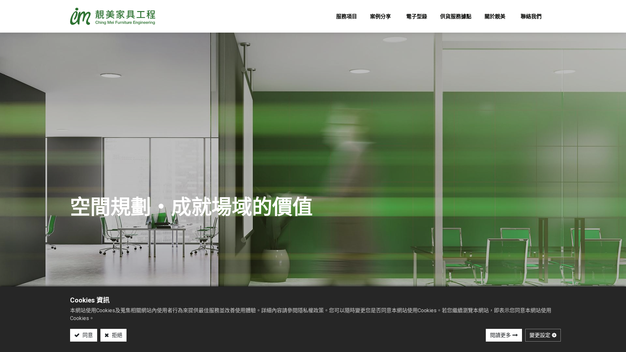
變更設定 (539, 335)
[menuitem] (346, 16)
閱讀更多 (500, 335)
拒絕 (116, 335)
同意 (87, 335)
